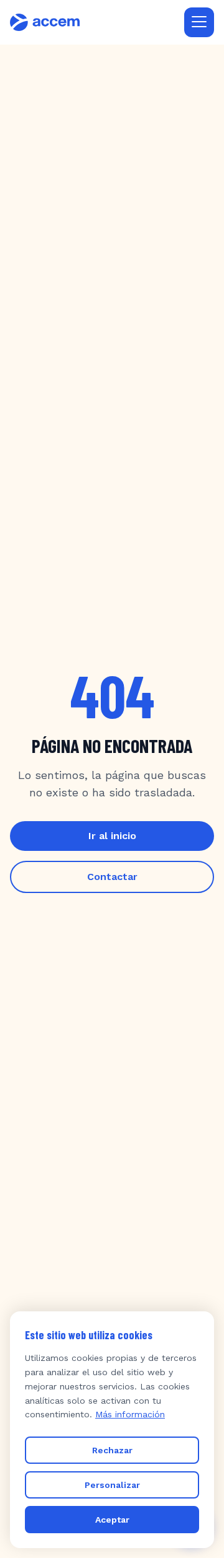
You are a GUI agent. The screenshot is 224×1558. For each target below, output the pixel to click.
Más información (130, 1414)
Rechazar (112, 1450)
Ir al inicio (112, 836)
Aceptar (112, 1520)
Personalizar (112, 1485)
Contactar (112, 876)
